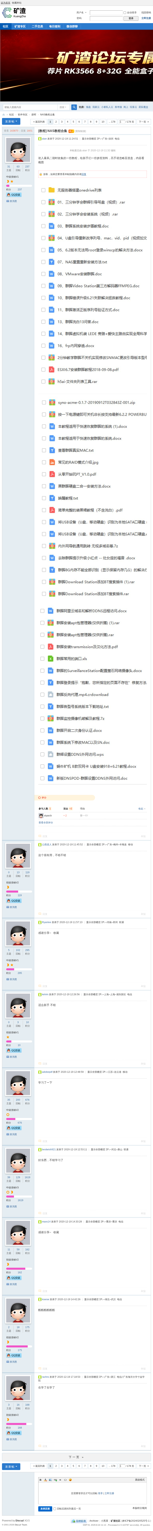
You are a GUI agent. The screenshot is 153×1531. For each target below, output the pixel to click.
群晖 (33, 114)
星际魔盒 (143, 107)
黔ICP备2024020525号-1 (136, 1520)
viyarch (48, 815)
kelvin (45, 994)
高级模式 (140, 1479)
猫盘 (88, 107)
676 (27, 1099)
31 (8, 166)
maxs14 (46, 1221)
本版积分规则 (139, 1508)
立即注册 (146, 18)
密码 (79, 18)
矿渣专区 (20, 26)
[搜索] (74, 107)
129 (18, 1177)
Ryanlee (46, 922)
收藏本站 (17, 2)
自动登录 (132, 12)
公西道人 (47, 844)
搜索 (62, 107)
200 (18, 1099)
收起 (140, 808)
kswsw (45, 1299)
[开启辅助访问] (152, 3)
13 (18, 872)
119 (27, 872)
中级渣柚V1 (12, 176)
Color (45, 1480)
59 (18, 1249)
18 (18, 1327)
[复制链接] (80, 131)
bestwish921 (49, 1149)
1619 (27, 1177)
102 (18, 950)
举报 (143, 836)
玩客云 (133, 107)
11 (9, 1249)
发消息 (13, 201)
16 (18, 1404)
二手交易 (37, 26)
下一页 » (76, 1457)
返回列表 (40, 121)
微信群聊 (72, 26)
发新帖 (10, 121)
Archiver (93, 1520)
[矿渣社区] (14, 12)
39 (8, 1177)
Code (65, 1480)
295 (27, 950)
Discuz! (20, 1520)
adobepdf (47, 1072)
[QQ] (79, 1520)
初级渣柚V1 (12, 1032)
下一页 (142, 121)
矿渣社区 (3, 115)
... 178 (112, 121)
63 (18, 166)
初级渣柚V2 (12, 882)
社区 (11, 114)
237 (27, 166)
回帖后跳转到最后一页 (69, 1508)
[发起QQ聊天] (14, 196)
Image (50, 1480)
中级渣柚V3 (12, 1187)
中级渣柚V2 (12, 1110)
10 (103, 121)
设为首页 (5, 2)
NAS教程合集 (47, 114)
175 (27, 1327)
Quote (60, 1480)
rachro (45, 1377)
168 (27, 1404)
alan (44, 138)
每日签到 (54, 26)
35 (8, 1099)
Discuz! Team (21, 1525)
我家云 (96, 107)
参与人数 (45, 808)
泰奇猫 (118, 107)
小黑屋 (104, 1520)
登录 (100, 1493)
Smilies (70, 1480)
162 (27, 1249)
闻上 (126, 107)
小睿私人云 (107, 107)
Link (55, 1480)
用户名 (80, 12)
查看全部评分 (46, 822)
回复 (83, 174)
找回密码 (146, 12)
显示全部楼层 (89, 138)
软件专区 (22, 114)
